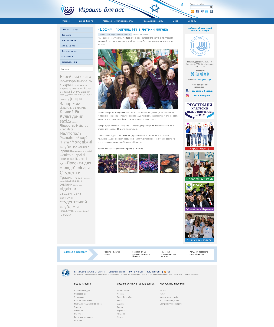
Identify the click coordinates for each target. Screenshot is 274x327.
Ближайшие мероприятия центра (114, 34)
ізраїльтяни (67, 210)
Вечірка (76, 91)
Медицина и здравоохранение (88, 304)
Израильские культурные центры (118, 21)
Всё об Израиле (86, 21)
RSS (168, 272)
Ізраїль (75, 81)
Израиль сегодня (82, 290)
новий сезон (76, 181)
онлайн (66, 184)
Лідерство (68, 125)
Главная (66, 21)
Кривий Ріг (70, 111)
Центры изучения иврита (171, 304)
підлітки (68, 189)
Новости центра (69, 40)
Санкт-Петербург (125, 297)
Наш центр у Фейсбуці (202, 91)
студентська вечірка (71, 195)
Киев (119, 300)
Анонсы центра (68, 46)
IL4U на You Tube (136, 272)
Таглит (163, 290)
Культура (78, 314)
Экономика (79, 297)
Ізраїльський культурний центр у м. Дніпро (199, 29)
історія (65, 214)
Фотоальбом (67, 56)
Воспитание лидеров (169, 300)
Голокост (81, 94)
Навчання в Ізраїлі (81, 151)
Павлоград (67, 158)
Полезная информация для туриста (168, 254)
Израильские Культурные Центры (89, 272)
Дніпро (75, 98)
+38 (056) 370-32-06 (200, 75)
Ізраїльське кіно (76, 89)
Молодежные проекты (153, 21)
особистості (77, 185)
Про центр (66, 35)
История (78, 320)
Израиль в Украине (73, 107)
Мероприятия (123, 290)
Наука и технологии (83, 300)
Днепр (120, 307)
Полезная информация (75, 252)
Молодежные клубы (169, 297)
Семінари (81, 168)
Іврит (64, 81)
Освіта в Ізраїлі (72, 155)
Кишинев (121, 314)
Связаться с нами (69, 62)
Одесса (120, 304)
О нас (175, 21)
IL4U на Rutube (153, 272)
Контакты (191, 21)
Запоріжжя (70, 103)
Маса (70, 129)
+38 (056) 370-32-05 (200, 73)
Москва (120, 294)
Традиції (67, 177)
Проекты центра (69, 51)
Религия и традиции (83, 317)
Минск (120, 317)
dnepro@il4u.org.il (203, 79)
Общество (78, 310)
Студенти (70, 172)
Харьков (120, 310)
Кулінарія (74, 122)
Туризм (77, 307)
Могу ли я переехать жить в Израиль (198, 253)
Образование (80, 294)
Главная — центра (70, 30)
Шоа (68, 181)
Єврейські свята (75, 76)
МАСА (162, 294)
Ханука (78, 178)
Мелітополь (70, 133)
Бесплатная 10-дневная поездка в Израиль (141, 254)
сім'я (74, 206)
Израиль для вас (91, 9)
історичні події (82, 211)
